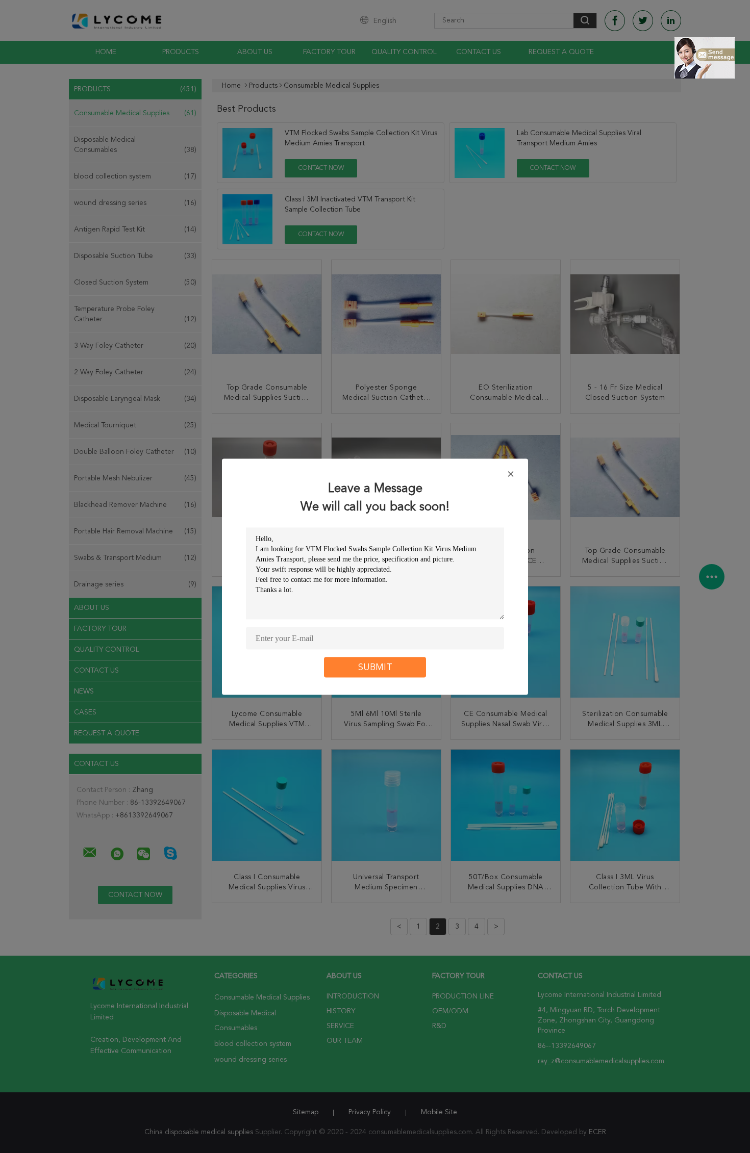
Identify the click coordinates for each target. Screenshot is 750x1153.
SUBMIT (375, 667)
